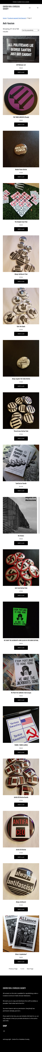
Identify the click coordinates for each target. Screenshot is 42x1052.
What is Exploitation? (21, 954)
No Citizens (21, 536)
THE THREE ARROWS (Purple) (21, 117)
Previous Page (13, 969)
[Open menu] (29, 7)
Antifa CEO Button (21, 850)
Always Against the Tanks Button (21, 379)
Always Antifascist (21, 902)
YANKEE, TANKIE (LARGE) (21, 745)
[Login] (34, 7)
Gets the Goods (21, 326)
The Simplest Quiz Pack (21, 222)
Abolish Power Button (21, 169)
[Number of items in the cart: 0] (37, 7)
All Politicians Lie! (21, 65)
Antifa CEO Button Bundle (21, 797)
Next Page (30, 969)
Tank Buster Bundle (21, 483)
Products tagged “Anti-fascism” (17, 18)
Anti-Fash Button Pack (21, 588)
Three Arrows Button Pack (21, 431)
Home (5, 18)
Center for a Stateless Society (11, 7)
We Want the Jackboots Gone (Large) (21, 693)
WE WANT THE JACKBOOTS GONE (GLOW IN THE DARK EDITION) (21, 640)
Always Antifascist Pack (21, 274)
